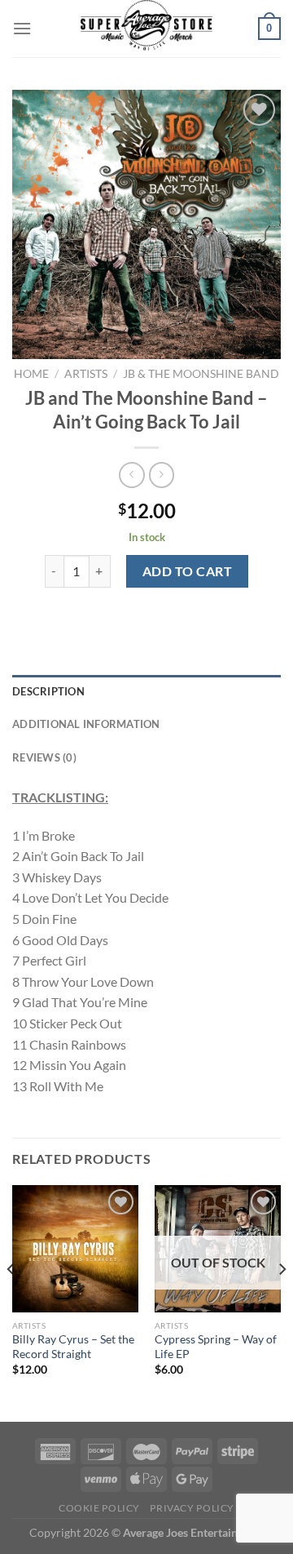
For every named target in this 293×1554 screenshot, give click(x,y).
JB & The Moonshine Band (201, 373)
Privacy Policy (192, 1508)
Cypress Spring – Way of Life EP (216, 1347)
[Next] (281, 1301)
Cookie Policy (99, 1508)
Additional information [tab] (86, 723)
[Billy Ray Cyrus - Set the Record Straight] (75, 1248)
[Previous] (11, 1301)
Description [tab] (48, 691)
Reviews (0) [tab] (44, 757)
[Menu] (22, 28)
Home (31, 373)
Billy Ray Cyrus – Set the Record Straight (73, 1347)
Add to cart (187, 571)
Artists (85, 373)
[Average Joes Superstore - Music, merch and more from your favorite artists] (146, 28)
